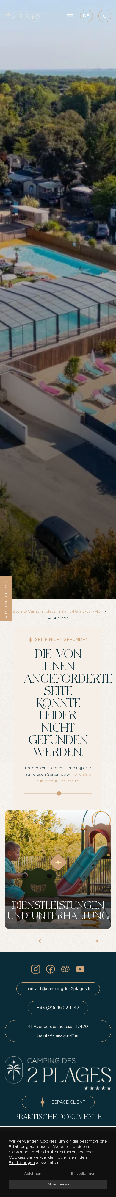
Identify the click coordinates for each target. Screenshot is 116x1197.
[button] (51, 939)
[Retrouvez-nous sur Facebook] (50, 969)
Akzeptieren (58, 1184)
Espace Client (68, 1101)
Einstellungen (22, 1162)
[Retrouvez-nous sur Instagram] (35, 969)
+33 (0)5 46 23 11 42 (58, 1007)
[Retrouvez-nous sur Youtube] (80, 969)
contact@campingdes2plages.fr (58, 988)
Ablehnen (32, 1173)
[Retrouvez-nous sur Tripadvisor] (65, 969)
